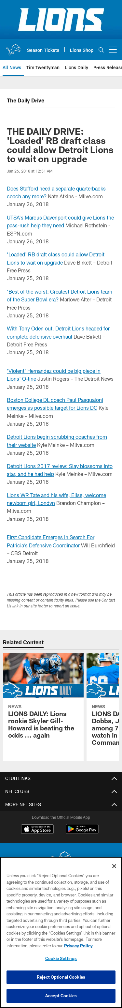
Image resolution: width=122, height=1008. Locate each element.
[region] (61, 932)
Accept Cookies (61, 995)
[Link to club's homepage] (13, 47)
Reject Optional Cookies (61, 977)
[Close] (114, 866)
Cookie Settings (61, 958)
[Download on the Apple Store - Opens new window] (37, 829)
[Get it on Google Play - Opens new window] (82, 832)
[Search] (101, 49)
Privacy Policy (78, 945)
